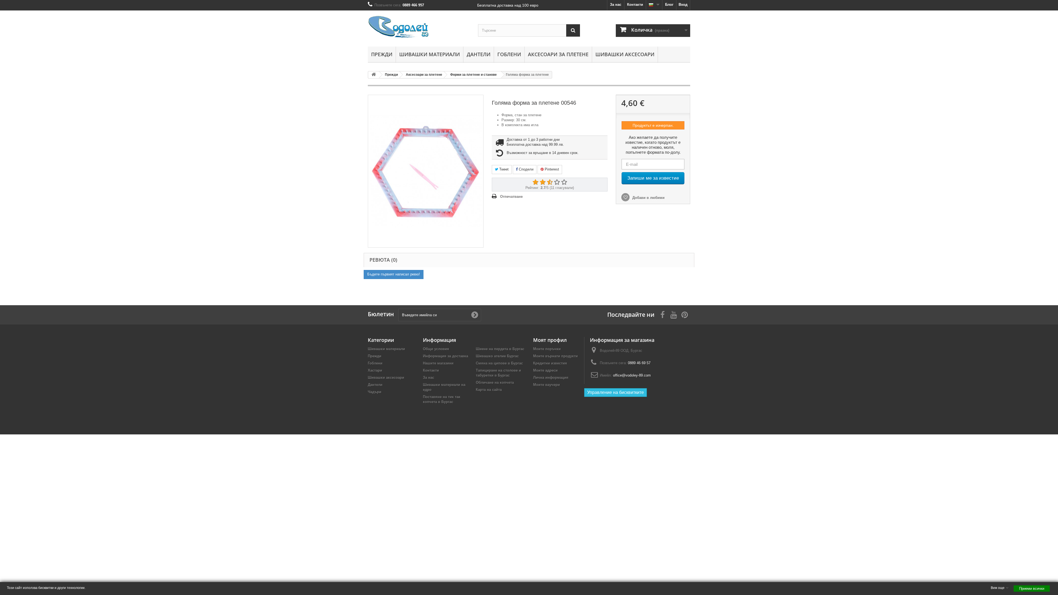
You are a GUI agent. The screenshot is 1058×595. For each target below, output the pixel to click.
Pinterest (551, 169)
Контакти (635, 4)
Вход (683, 4)
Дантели (478, 54)
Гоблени (509, 54)
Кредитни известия (550, 363)
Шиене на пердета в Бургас (500, 349)
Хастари (375, 370)
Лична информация (550, 377)
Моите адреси (545, 370)
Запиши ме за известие (653, 178)
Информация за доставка (445, 356)
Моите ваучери (546, 385)
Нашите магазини (438, 363)
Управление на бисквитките (615, 392)
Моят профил (550, 340)
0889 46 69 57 (639, 363)
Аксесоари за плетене (558, 54)
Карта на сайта (489, 390)
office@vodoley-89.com (632, 375)
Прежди (381, 54)
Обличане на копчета (495, 382)
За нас (615, 4)
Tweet (503, 169)
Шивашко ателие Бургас (497, 356)
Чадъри (374, 392)
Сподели (525, 169)
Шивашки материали (429, 54)
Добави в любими (648, 198)
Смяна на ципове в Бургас (499, 363)
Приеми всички (1031, 588)
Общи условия (436, 349)
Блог (669, 4)
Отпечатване (511, 196)
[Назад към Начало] (373, 74)
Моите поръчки (547, 349)
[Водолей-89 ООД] (419, 27)
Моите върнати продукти (555, 356)
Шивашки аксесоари (624, 54)
